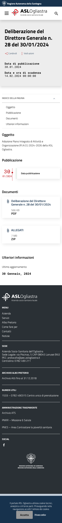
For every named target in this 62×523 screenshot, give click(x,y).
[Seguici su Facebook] (4, 445)
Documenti (12, 118)
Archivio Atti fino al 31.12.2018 (19, 378)
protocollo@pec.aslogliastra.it (24, 358)
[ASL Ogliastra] (4, 4)
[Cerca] (56, 13)
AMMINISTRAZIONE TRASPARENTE (19, 407)
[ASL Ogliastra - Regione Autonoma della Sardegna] (19, 297)
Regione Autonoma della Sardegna (24, 3)
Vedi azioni (29, 53)
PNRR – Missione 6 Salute (16, 420)
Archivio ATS (9, 413)
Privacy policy (40, 514)
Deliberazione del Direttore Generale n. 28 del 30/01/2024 (31, 203)
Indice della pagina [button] (13, 98)
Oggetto (10, 107)
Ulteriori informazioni (17, 124)
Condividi (12, 53)
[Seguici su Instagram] (10, 445)
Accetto (24, 515)
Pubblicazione (13, 113)
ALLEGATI (17, 230)
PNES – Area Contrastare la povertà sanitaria (27, 427)
